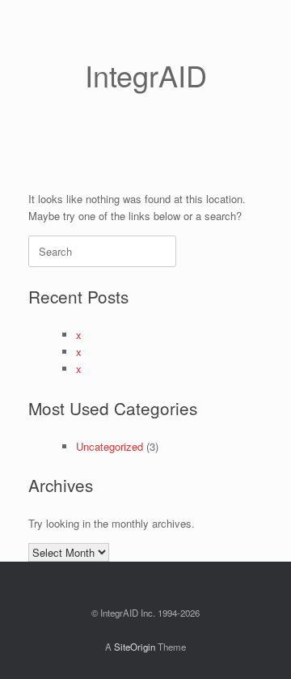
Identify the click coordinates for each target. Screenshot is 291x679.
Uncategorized (109, 446)
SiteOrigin (134, 646)
